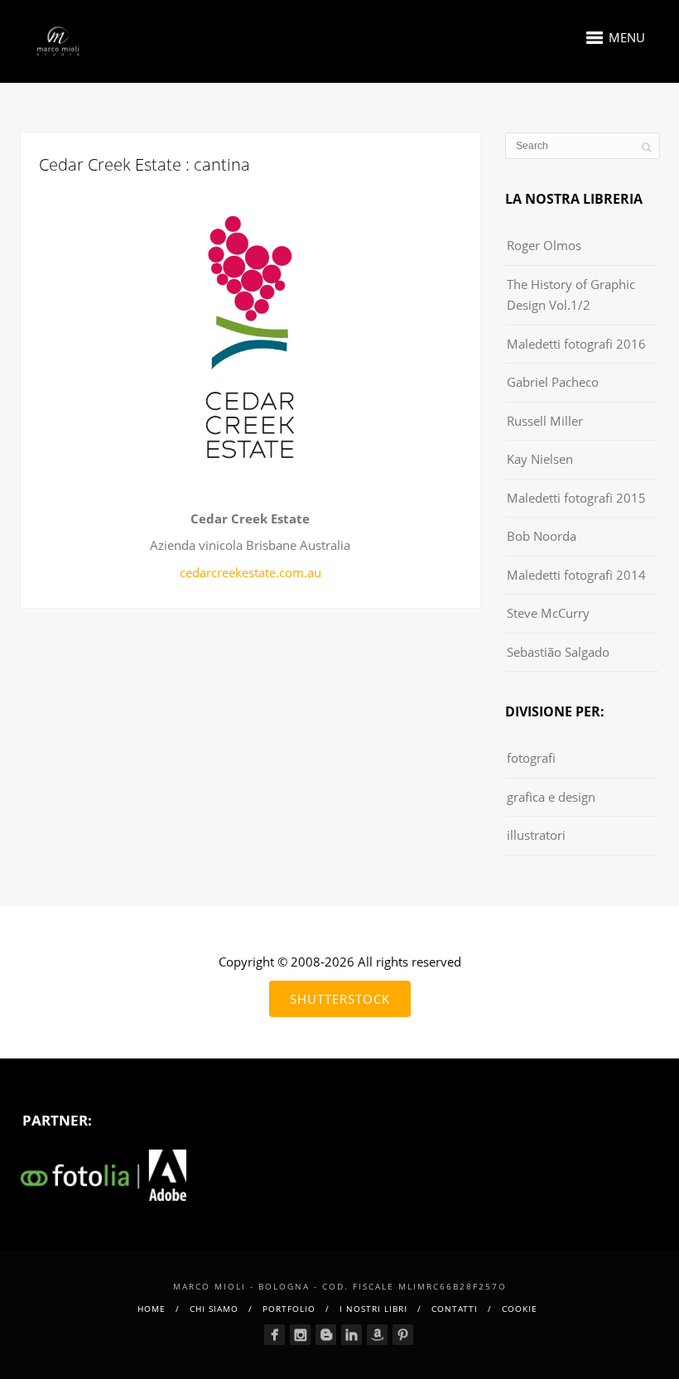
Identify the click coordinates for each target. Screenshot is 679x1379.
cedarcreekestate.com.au (250, 572)
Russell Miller (545, 420)
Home (151, 1308)
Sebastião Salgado (558, 652)
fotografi (531, 758)
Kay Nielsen (540, 459)
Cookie (519, 1308)
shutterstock (340, 999)
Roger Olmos (544, 245)
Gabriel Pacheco (553, 382)
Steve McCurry (548, 613)
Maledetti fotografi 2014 (576, 575)
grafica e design (551, 796)
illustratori (536, 835)
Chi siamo (214, 1308)
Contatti (454, 1308)
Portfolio (288, 1308)
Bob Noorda (541, 536)
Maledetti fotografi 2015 (576, 497)
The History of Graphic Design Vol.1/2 (571, 295)
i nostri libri (373, 1308)
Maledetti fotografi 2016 (576, 343)
